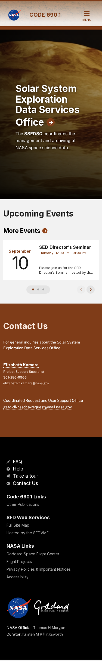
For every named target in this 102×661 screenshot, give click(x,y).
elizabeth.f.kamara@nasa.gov (26, 383)
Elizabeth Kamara (21, 364)
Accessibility (18, 577)
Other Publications (23, 504)
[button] (33, 289)
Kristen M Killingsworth (42, 634)
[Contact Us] (9, 484)
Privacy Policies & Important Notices (39, 569)
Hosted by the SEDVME (28, 532)
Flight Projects (19, 561)
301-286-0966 (15, 377)
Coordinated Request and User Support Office (43, 400)
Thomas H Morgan (49, 627)
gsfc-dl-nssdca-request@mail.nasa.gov (37, 407)
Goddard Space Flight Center (33, 554)
